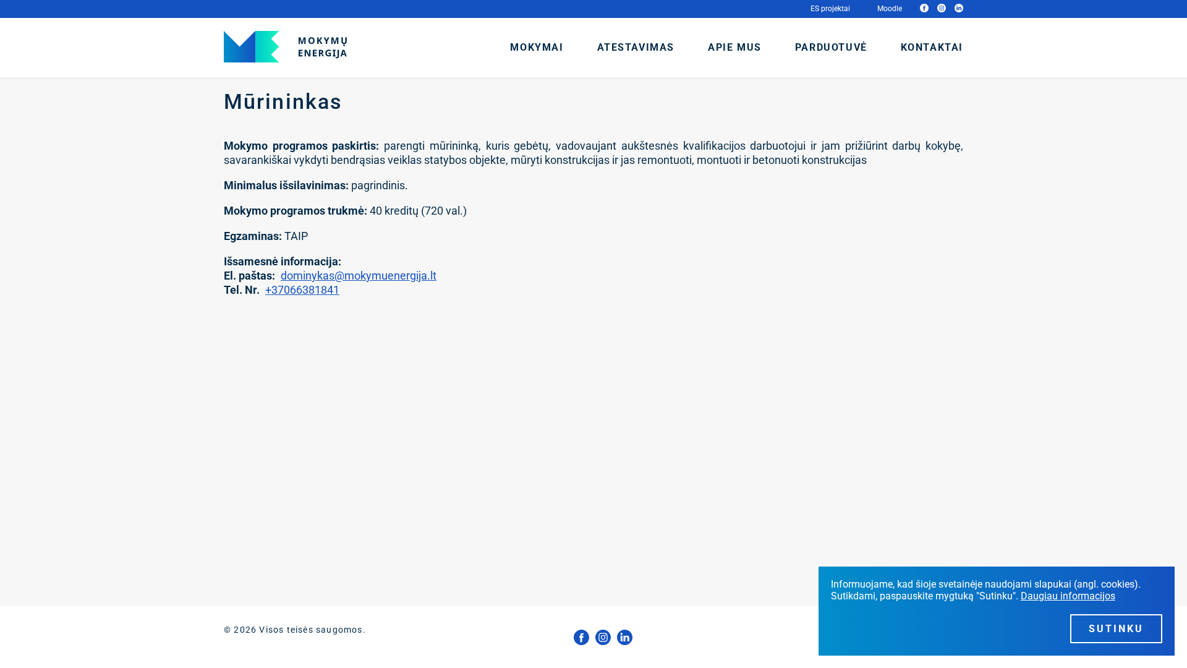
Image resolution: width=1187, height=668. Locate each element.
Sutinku (1116, 629)
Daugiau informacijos (1068, 596)
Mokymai (536, 47)
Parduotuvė (831, 47)
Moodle (889, 8)
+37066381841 (302, 289)
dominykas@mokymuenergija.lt (358, 275)
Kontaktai (932, 47)
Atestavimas (636, 47)
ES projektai (830, 8)
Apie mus (735, 47)
